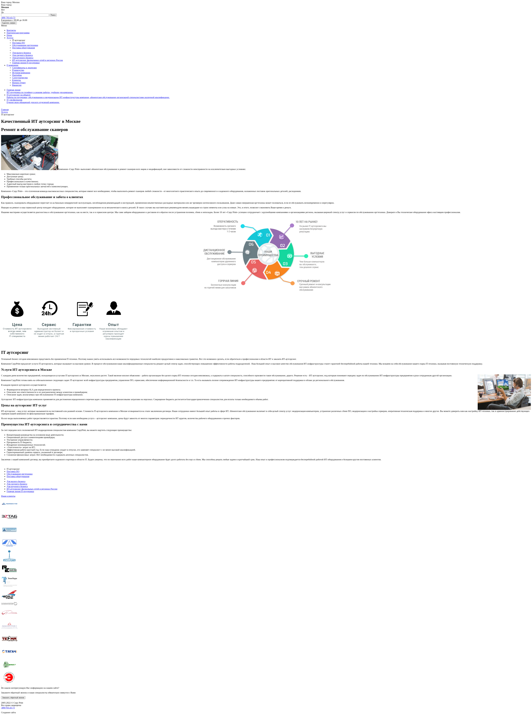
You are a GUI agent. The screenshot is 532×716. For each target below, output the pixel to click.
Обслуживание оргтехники (25, 45)
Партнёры (17, 75)
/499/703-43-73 (8, 708)
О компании (12, 65)
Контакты (11, 30)
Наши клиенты (8, 496)
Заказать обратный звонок (13, 698)
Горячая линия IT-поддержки (26, 63)
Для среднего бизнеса (22, 55)
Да (2, 12)
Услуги (10, 38)
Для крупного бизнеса (22, 58)
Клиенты (16, 80)
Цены (9, 35)
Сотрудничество (20, 78)
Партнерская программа (18, 33)
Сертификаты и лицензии (24, 68)
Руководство (18, 70)
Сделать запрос (9, 23)
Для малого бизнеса (21, 53)
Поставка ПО (18, 43)
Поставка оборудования (23, 48)
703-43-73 (8, 17)
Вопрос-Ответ (19, 82)
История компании (21, 73)
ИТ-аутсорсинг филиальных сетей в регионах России (37, 60)
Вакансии (16, 85)
